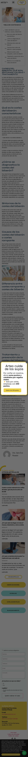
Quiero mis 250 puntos (12, 390)
